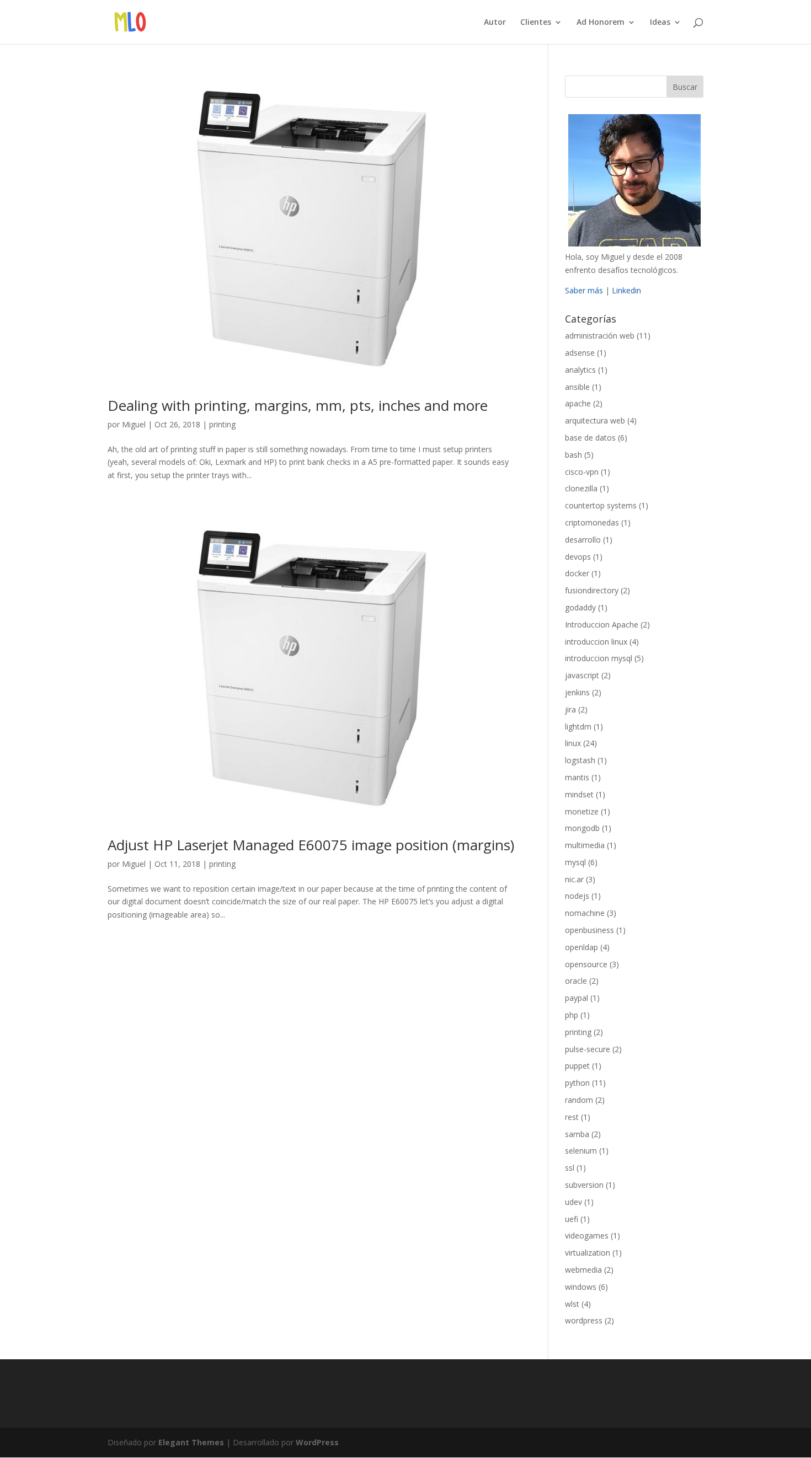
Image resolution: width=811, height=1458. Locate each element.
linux (573, 743)
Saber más (584, 290)
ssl (569, 1167)
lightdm (578, 726)
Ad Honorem (601, 22)
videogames (587, 1235)
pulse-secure (587, 1049)
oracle (576, 980)
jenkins (577, 692)
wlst (572, 1304)
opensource (586, 964)
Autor (495, 22)
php (571, 1015)
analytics (580, 369)
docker (577, 573)
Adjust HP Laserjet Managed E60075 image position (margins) (311, 845)
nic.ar (574, 879)
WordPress (317, 1442)
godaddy (580, 607)
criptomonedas (592, 522)
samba (577, 1134)
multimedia (585, 845)
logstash (580, 760)
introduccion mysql (598, 658)
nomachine (585, 913)
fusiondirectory (591, 590)
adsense (580, 352)
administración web (599, 335)
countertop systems (601, 505)
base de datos (590, 437)
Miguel (134, 424)
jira (570, 709)
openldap (581, 947)
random (579, 1100)
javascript (582, 675)
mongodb (582, 828)
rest (572, 1117)
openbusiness (589, 930)
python (577, 1083)
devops (578, 556)
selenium (581, 1150)
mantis (577, 777)
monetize (582, 811)
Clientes (535, 22)
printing (222, 424)
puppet (577, 1065)
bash (573, 454)
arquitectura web (595, 420)
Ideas (660, 22)
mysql (575, 862)
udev (573, 1202)
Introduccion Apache (601, 624)
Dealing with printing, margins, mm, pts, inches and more (298, 405)
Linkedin (626, 290)
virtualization (587, 1252)
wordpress (583, 1320)
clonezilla (581, 488)
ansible (577, 387)
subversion (584, 1185)
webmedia (583, 1269)
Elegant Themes (191, 1442)
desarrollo (583, 539)
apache (578, 403)
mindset (579, 794)
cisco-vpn (582, 472)
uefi (571, 1219)
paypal (576, 998)
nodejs (577, 896)
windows (580, 1287)
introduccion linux (596, 641)
